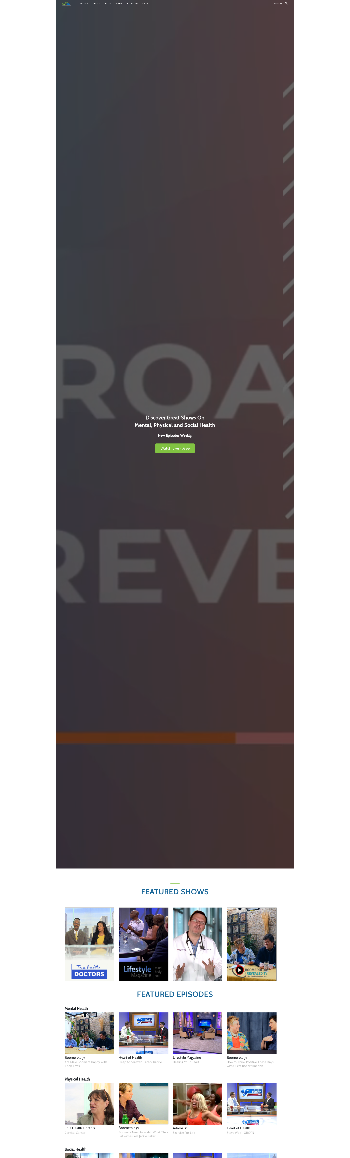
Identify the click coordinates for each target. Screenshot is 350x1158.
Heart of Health (130, 1057)
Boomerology (75, 1057)
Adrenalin (180, 1128)
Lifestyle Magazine (187, 1057)
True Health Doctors (80, 1128)
